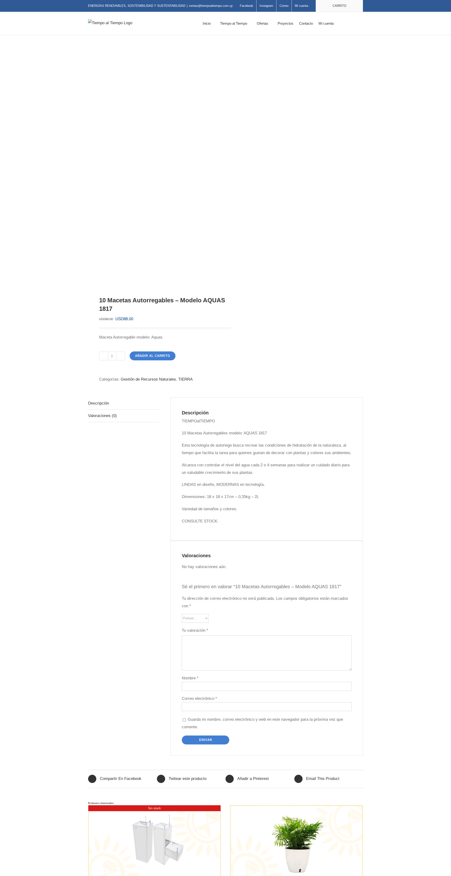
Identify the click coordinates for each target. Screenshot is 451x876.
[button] (355, 23)
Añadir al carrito (152, 356)
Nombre (190, 678)
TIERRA (185, 379)
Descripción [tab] (98, 403)
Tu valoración (195, 630)
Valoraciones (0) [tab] (102, 415)
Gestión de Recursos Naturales (148, 379)
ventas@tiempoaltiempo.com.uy (211, 6)
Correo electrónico (199, 698)
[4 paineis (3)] (154, 165)
